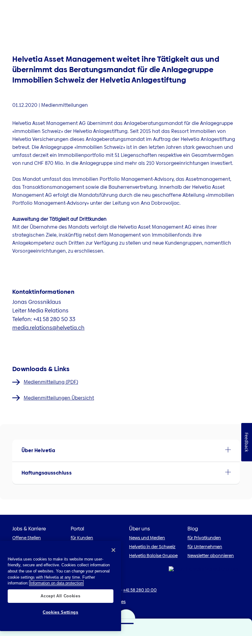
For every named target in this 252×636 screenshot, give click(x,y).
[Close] (113, 550)
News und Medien (147, 538)
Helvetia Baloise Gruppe (153, 556)
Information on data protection (56, 583)
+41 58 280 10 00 (140, 590)
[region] (60, 586)
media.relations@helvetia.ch (48, 328)
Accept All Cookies (60, 596)
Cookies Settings (60, 612)
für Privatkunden (204, 538)
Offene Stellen (26, 538)
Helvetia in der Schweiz (152, 547)
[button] (126, 451)
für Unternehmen (204, 547)
